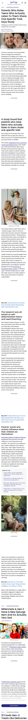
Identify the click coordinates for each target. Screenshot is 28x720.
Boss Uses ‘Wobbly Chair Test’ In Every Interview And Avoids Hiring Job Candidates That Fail (14, 484)
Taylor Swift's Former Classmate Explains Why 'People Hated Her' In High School (13, 474)
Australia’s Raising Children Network (13, 437)
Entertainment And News (12, 7)
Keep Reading (14, 705)
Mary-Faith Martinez (6, 29)
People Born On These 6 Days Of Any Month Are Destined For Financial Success (14, 490)
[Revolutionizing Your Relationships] (14, 2)
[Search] (22, 2)
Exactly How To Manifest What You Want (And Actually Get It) (13, 479)
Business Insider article (18, 647)
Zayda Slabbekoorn (6, 621)
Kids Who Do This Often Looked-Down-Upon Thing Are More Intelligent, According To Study (13, 584)
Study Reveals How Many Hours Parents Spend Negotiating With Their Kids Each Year (13, 305)
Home (2, 7)
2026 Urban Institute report (12, 682)
